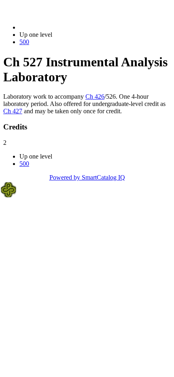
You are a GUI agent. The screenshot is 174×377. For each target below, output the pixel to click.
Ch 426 (94, 96)
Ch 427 (12, 111)
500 (24, 41)
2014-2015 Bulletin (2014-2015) (61, 27)
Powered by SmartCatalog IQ (87, 177)
